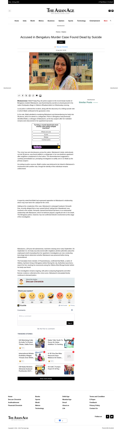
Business (51, 21)
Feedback (93, 402)
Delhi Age (65, 396)
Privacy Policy (95, 405)
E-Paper (92, 399)
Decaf (64, 402)
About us (65, 405)
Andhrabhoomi (13, 402)
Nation (61, 42)
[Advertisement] (46, 184)
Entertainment (95, 21)
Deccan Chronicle (14, 399)
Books (37, 396)
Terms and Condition (97, 396)
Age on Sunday (108, 2)
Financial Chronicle (15, 405)
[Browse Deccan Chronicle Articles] (21, 281)
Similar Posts (85, 102)
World (32, 21)
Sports (70, 21)
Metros (41, 21)
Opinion (61, 21)
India (24, 21)
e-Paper (101, 2)
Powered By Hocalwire (108, 428)
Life (63, 408)
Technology (81, 21)
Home (17, 21)
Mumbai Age (66, 399)
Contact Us (94, 408)
